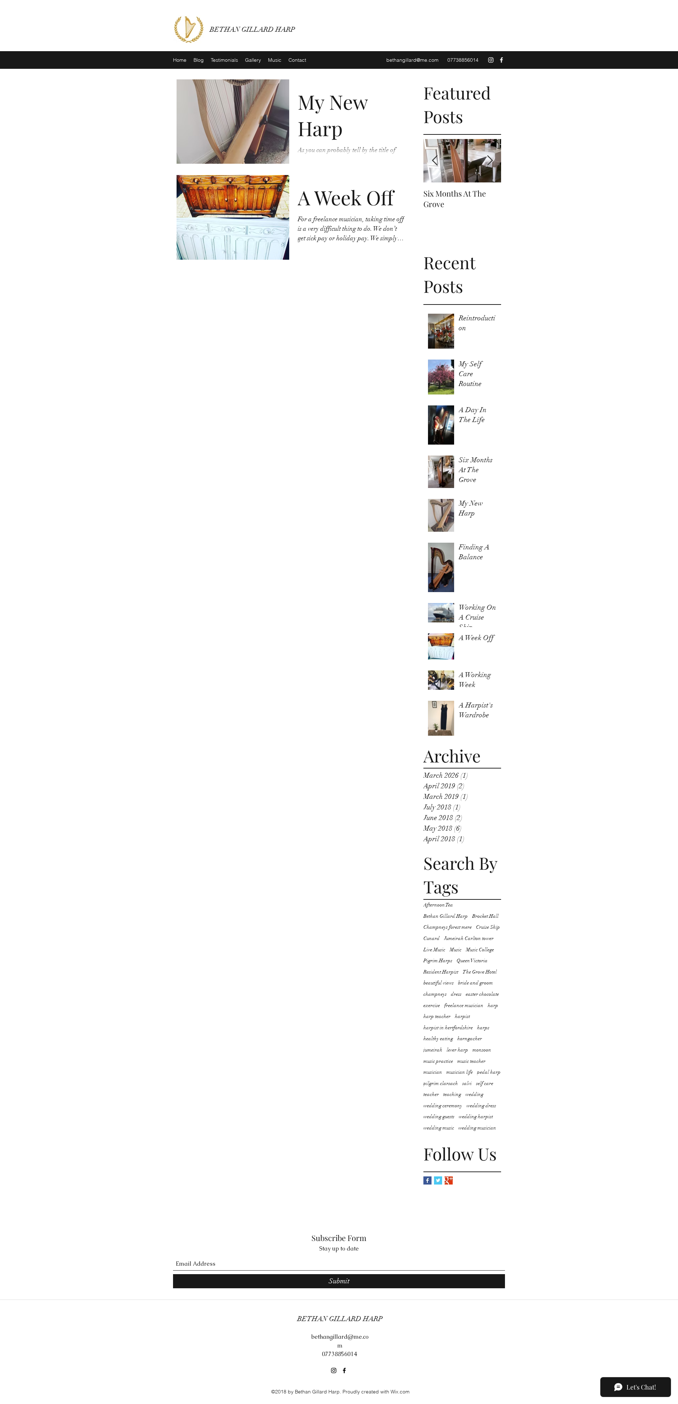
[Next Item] (490, 161)
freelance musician (463, 1005)
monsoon (481, 1050)
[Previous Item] (435, 161)
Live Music (434, 950)
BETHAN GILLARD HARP (252, 29)
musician (432, 1072)
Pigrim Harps (437, 961)
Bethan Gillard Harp (445, 916)
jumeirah (432, 1050)
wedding (474, 1094)
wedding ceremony (442, 1106)
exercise (431, 1005)
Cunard (431, 938)
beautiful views (438, 983)
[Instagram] (490, 60)
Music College (480, 950)
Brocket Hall (485, 916)
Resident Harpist (440, 972)
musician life (459, 1072)
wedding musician (477, 1128)
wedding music (438, 1128)
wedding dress (481, 1106)
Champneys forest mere (447, 927)
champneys (435, 994)
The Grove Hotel (480, 972)
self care (484, 1083)
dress (456, 994)
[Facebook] (501, 60)
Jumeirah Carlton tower (469, 938)
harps (483, 1028)
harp (493, 1005)
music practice (438, 1061)
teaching (452, 1094)
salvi (467, 1083)
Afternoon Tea (438, 905)
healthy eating (438, 1039)
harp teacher (437, 1016)
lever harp (457, 1050)
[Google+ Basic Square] (449, 1180)
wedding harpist (476, 1117)
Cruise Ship (488, 927)
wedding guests (438, 1117)
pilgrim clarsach (440, 1083)
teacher (431, 1094)
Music (456, 950)
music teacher (471, 1061)
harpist (462, 1016)
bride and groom (475, 983)
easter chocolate (482, 994)
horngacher (469, 1039)
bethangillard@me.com (412, 60)
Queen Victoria (472, 961)
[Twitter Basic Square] (438, 1180)
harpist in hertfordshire (448, 1028)
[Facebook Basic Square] (427, 1180)
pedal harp (489, 1072)
